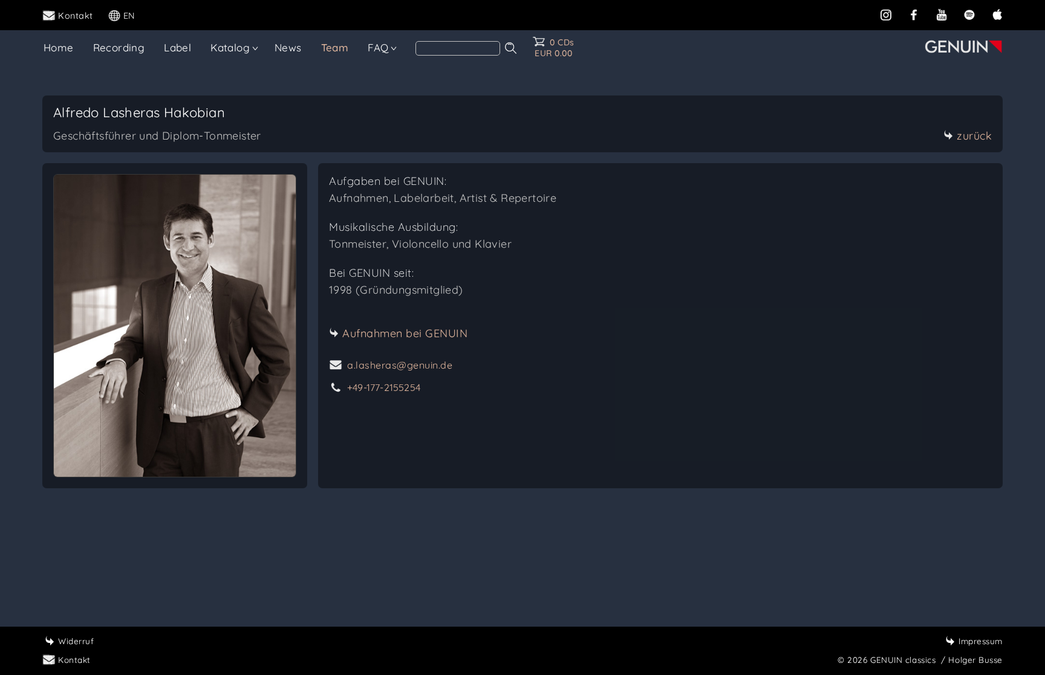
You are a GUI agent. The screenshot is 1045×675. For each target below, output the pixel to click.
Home (59, 47)
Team (335, 47)
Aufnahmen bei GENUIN (404, 333)
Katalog (230, 47)
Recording (119, 47)
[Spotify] (969, 14)
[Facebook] (913, 14)
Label (177, 47)
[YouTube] (941, 14)
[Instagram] (885, 14)
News (288, 47)
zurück (974, 136)
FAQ (378, 47)
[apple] (997, 14)
